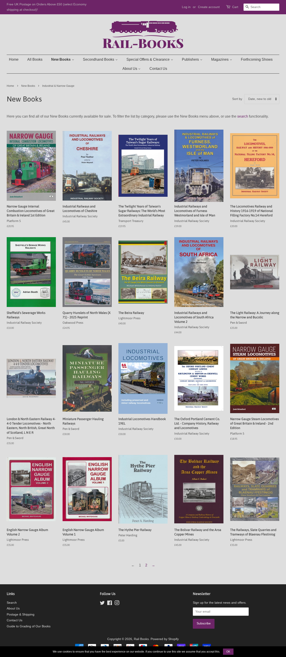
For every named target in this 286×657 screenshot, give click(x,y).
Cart (235, 7)
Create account (209, 7)
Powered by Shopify (165, 639)
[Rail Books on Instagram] (116, 603)
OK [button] (228, 651)
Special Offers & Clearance (148, 59)
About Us (130, 68)
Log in (186, 7)
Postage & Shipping (20, 614)
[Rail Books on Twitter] (102, 603)
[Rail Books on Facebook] (109, 603)
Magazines (220, 59)
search (242, 116)
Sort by (237, 99)
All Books (34, 59)
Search (12, 602)
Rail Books (141, 639)
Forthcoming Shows (257, 59)
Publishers (191, 59)
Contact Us (158, 68)
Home (14, 59)
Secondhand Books (99, 59)
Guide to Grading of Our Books (28, 626)
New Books (61, 59)
